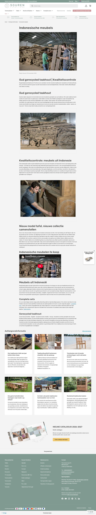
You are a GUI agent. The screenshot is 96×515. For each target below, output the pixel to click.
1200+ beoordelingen (72, 494)
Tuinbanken (8, 483)
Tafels (17, 10)
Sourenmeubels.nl (66, 473)
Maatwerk (24, 472)
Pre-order (24, 483)
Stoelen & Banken (27, 10)
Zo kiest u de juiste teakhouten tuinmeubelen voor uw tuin (47, 397)
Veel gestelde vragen (46, 481)
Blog (76, 1)
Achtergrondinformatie (13, 21)
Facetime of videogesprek (47, 483)
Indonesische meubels (23, 21)
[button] (90, 5)
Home (6, 21)
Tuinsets (7, 486)
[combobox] (54, 5)
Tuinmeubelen (8, 10)
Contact (24, 469)
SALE (23, 481)
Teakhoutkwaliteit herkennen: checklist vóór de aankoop (47, 354)
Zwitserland (43, 478)
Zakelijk (69, 10)
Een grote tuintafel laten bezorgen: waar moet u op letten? (16, 397)
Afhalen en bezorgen (45, 466)
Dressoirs (7, 472)
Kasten (38, 10)
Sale (6, 13)
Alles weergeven (86, 331)
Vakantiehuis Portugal (27, 486)
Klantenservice (61, 10)
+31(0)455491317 (68, 470)
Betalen (42, 463)
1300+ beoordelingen (32, 1)
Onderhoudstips (44, 469)
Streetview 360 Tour (27, 475)
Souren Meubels (11, 508)
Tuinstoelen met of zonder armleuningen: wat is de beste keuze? (76, 355)
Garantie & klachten (45, 472)
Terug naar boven (48, 451)
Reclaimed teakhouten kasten (76, 396)
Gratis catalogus (26, 478)
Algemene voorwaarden (81, 507)
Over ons (71, 1)
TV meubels (8, 475)
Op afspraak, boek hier (82, 479)
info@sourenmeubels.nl (68, 472)
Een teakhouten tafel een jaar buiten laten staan (17, 354)
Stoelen (7, 469)
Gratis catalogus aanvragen (61, 439)
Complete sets (47, 10)
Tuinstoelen (8, 481)
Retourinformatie (45, 475)
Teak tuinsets (27, 309)
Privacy (89, 507)
